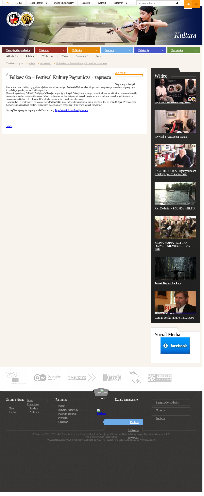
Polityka (77, 50)
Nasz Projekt (36, 2)
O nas (19, 2)
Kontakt (102, 2)
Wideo (64, 56)
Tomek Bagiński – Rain (168, 283)
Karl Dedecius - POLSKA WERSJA (175, 208)
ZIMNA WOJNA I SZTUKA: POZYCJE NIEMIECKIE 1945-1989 (173, 246)
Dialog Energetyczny (64, 2)
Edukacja (143, 50)
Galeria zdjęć (82, 56)
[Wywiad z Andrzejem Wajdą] (175, 132)
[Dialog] (7, 3)
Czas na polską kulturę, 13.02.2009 (174, 317)
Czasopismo (33, 404)
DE (196, 3)
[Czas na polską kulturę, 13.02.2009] (175, 313)
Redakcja (86, 2)
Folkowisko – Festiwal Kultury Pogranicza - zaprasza (81, 63)
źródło (9, 126)
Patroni (61, 405)
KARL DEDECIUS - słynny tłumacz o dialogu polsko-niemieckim (175, 172)
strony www (98, 436)
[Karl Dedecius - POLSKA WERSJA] (175, 204)
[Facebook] (175, 353)
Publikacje (34, 412)
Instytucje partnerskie (68, 409)
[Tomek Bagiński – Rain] (175, 278)
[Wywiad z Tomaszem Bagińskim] (175, 101)
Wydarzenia (47, 56)
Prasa (98, 56)
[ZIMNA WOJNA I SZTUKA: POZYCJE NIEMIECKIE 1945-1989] (175, 238)
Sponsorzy (63, 421)
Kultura (109, 50)
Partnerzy (118, 2)
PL (188, 3)
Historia (44, 50)
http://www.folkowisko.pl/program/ (71, 110)
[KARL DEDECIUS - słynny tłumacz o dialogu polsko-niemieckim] (175, 166)
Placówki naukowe (67, 413)
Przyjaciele (63, 417)
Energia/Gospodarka (18, 50)
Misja (11, 408)
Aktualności (12, 56)
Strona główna (15, 400)
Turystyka (177, 50)
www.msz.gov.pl (147, 439)
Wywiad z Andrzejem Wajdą (171, 136)
